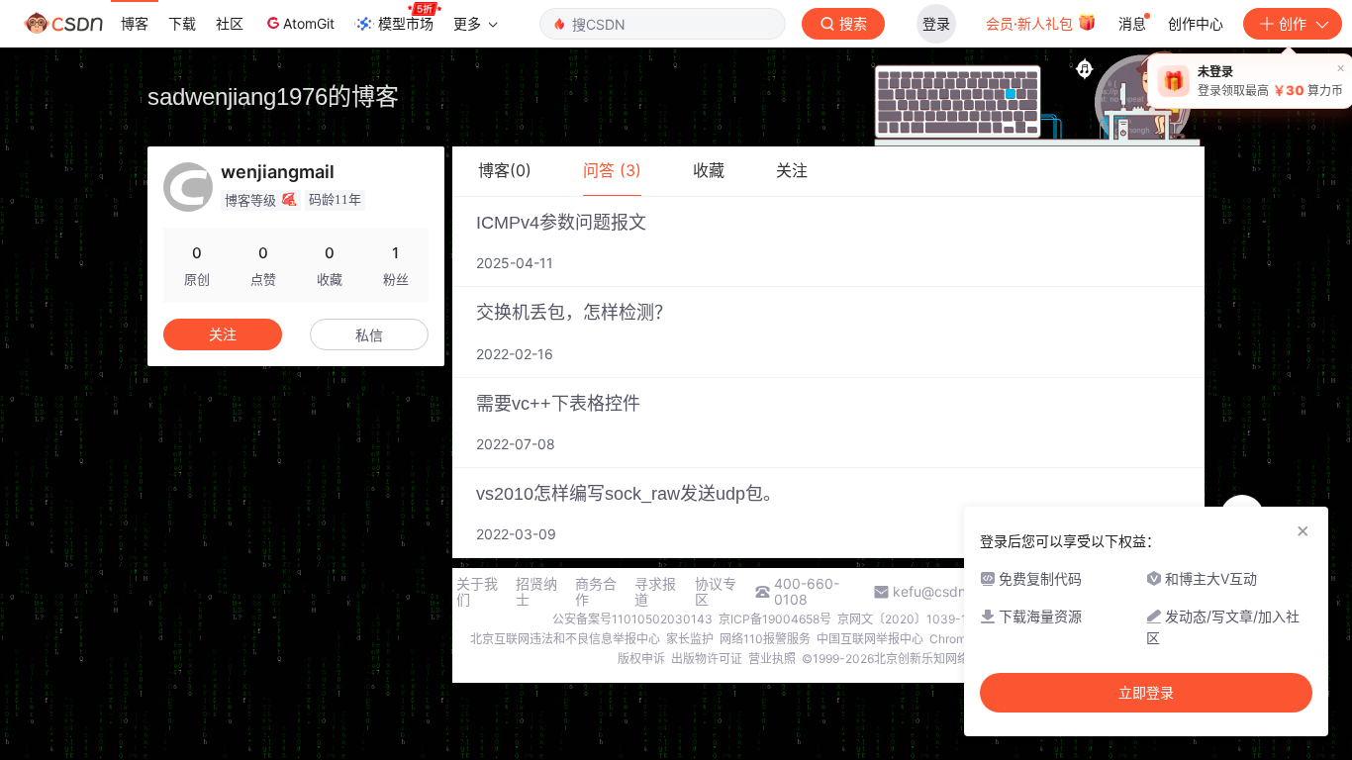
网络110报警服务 (765, 638)
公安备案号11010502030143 (632, 619)
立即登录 (1146, 693)
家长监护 (690, 638)
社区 (229, 23)
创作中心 (1195, 23)
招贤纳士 (536, 592)
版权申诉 (641, 658)
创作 (1292, 23)
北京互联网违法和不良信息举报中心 (565, 638)
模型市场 (406, 23)
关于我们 (477, 592)
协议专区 (715, 592)
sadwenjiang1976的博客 (273, 96)
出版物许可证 (706, 658)
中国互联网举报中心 (870, 638)
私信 (369, 335)
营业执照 (772, 658)
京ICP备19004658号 (775, 619)
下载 (182, 23)
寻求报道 (655, 592)
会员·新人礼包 (1031, 23)
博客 (134, 23)
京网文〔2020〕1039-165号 (915, 619)
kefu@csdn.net (942, 592)
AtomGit (309, 23)
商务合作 (596, 592)
